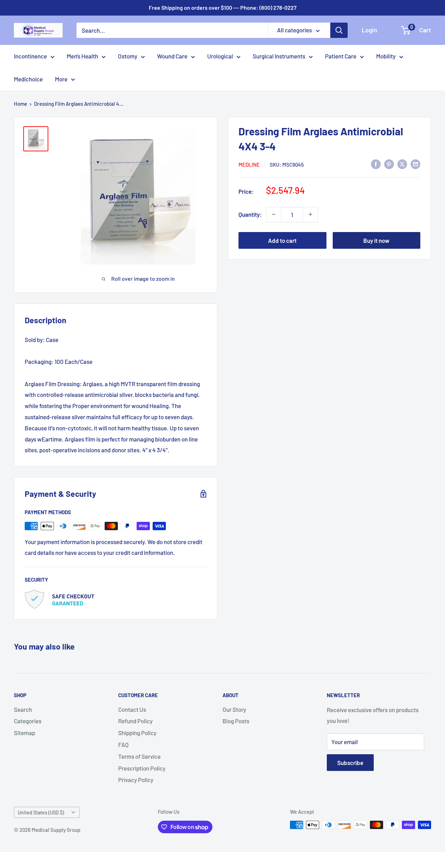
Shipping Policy (137, 732)
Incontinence (30, 56)
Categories (27, 720)
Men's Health (82, 56)
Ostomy (127, 56)
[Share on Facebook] (376, 163)
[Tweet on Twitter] (402, 163)
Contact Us (132, 709)
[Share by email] (415, 163)
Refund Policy (135, 720)
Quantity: (250, 213)
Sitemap (24, 732)
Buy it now (376, 240)
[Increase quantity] (310, 214)
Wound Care (172, 56)
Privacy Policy (135, 779)
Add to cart (282, 240)
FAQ (123, 744)
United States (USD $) (41, 812)
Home (20, 104)
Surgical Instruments (279, 56)
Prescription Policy (141, 768)
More (61, 78)
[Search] (339, 30)
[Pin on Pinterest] (389, 163)
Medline (249, 164)
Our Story (234, 709)
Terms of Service (139, 756)
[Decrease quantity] (273, 214)
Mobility (386, 56)
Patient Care (340, 56)
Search (23, 709)
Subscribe (350, 762)
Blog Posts (235, 720)
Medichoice (28, 78)
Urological (220, 56)
